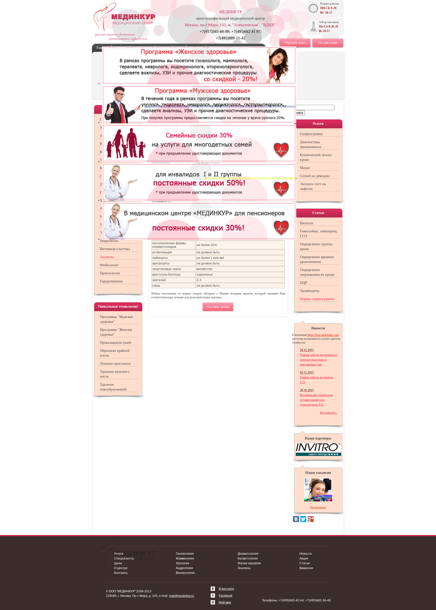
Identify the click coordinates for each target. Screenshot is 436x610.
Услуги (118, 553)
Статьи (304, 563)
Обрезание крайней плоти (115, 353)
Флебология (109, 265)
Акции (303, 558)
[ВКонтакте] (296, 519)
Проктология (110, 273)
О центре (121, 48)
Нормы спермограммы (317, 299)
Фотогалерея (240, 48)
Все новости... (329, 412)
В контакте (226, 589)
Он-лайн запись (328, 42)
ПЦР (303, 283)
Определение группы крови (316, 246)
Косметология (248, 558)
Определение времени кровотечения (317, 259)
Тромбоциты (309, 291)
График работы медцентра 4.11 (316, 377)
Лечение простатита (115, 363)
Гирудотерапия (111, 281)
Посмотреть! (318, 507)
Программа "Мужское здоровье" (116, 319)
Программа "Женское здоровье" (116, 332)
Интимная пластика (115, 249)
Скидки (163, 48)
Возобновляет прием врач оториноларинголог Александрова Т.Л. (316, 397)
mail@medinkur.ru (181, 596)
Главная (102, 48)
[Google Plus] (311, 519)
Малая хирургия (249, 563)
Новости (305, 553)
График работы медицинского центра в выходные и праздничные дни (319, 357)
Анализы (107, 257)
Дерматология (248, 553)
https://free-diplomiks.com (323, 335)
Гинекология (185, 553)
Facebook (225, 595)
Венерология (185, 573)
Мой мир (225, 602)
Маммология (185, 558)
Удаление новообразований (113, 387)
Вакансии (196, 48)
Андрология (184, 568)
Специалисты (142, 48)
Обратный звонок (295, 42)
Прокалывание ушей (115, 343)
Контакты (216, 48)
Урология (182, 563)
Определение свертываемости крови (317, 272)
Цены (179, 48)
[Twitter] (303, 519)
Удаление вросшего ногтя (114, 374)
